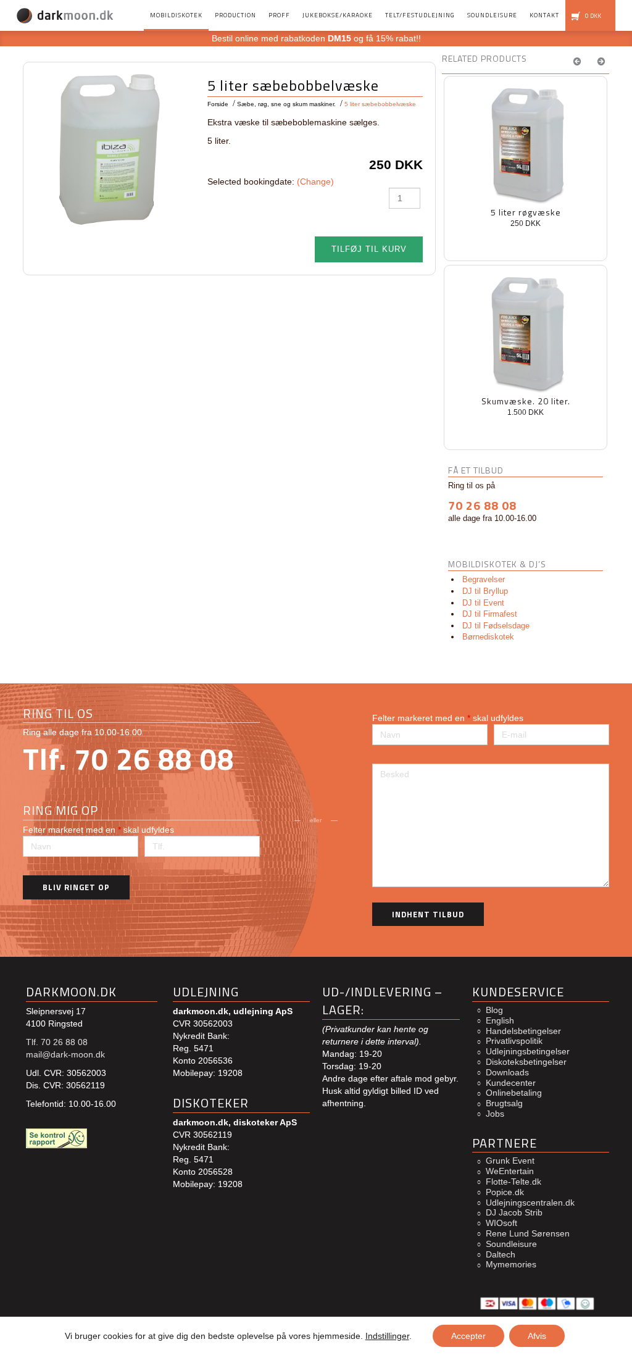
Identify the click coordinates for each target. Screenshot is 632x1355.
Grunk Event (510, 1160)
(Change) (315, 181)
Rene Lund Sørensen (528, 1233)
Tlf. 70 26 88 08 (129, 759)
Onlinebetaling (514, 1093)
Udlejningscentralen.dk (530, 1202)
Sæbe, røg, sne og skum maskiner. (286, 104)
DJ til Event (483, 602)
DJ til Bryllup (485, 591)
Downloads (507, 1072)
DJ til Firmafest (489, 614)
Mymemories (511, 1264)
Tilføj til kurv (369, 249)
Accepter (468, 1336)
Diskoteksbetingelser (526, 1062)
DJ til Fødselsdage (496, 625)
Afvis (537, 1336)
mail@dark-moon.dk (65, 1054)
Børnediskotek (488, 636)
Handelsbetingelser (523, 1031)
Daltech (500, 1254)
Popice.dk (505, 1192)
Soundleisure (511, 1244)
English (500, 1020)
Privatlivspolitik (514, 1041)
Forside (217, 104)
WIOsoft (501, 1223)
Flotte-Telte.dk (513, 1181)
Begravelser (483, 579)
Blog (494, 1010)
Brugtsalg (504, 1103)
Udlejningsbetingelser (528, 1051)
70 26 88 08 (482, 505)
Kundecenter (511, 1083)
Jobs (495, 1114)
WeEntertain (510, 1171)
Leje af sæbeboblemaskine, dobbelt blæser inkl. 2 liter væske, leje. (525, 407)
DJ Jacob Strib (514, 1212)
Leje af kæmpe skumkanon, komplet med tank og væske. (525, 218)
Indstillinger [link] (387, 1336)
